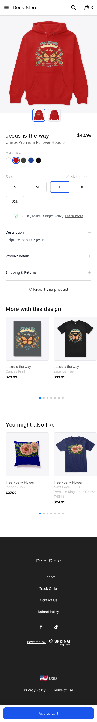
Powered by (36, 642)
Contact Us (48, 600)
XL (82, 187)
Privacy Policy (35, 690)
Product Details (18, 256)
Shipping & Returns (21, 272)
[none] (76, 176)
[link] (27, 338)
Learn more (74, 216)
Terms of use (63, 690)
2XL (15, 201)
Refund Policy (48, 612)
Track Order (48, 588)
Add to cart (48, 713)
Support (48, 577)
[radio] (15, 187)
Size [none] (9, 176)
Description (15, 232)
